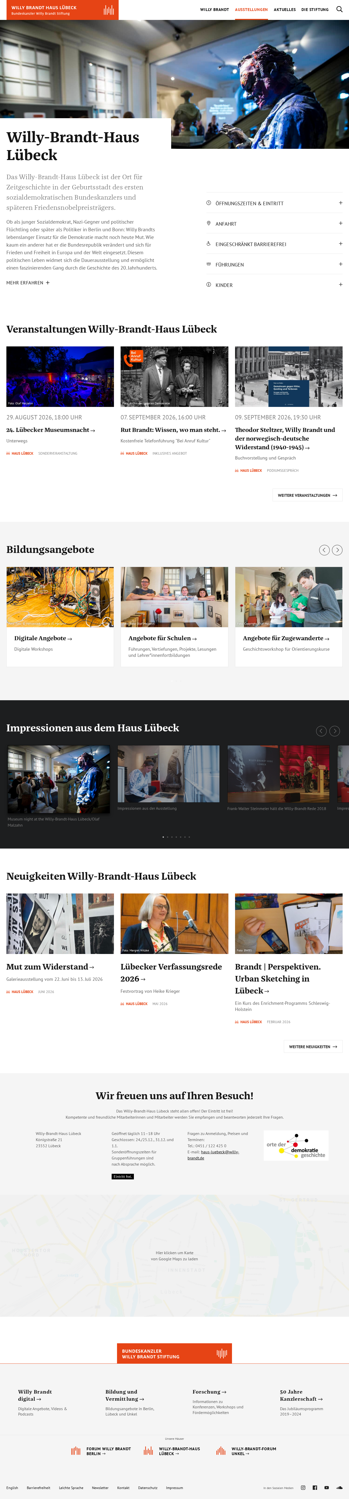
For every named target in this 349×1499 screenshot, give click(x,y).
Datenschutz (147, 1487)
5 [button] (180, 837)
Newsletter (100, 1487)
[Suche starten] (336, 10)
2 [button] (176, 681)
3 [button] (180, 681)
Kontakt (123, 1487)
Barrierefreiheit (38, 1487)
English (12, 1487)
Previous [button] (324, 550)
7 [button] (189, 837)
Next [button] (337, 550)
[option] (174, 619)
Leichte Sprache (71, 1487)
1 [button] (172, 681)
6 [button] (185, 837)
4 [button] (176, 837)
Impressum (174, 1487)
